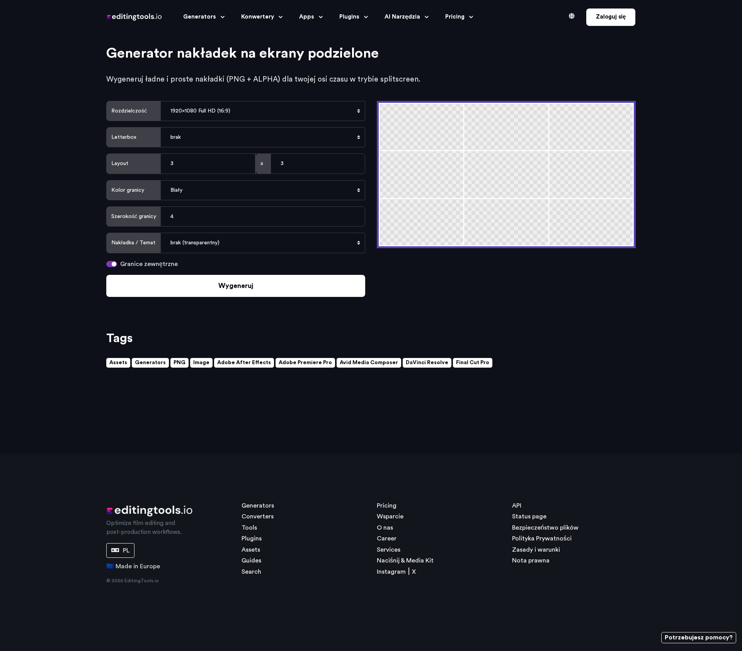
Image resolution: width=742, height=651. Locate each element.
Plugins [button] (349, 17)
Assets (118, 362)
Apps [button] (306, 17)
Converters (258, 516)
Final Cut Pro (472, 362)
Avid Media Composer (369, 362)
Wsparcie (390, 516)
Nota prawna (531, 560)
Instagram (391, 572)
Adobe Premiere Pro (305, 362)
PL (125, 550)
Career (387, 538)
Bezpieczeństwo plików (545, 528)
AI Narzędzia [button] (402, 17)
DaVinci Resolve (427, 362)
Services (388, 550)
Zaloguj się (611, 17)
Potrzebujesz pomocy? (699, 637)
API (516, 506)
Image (201, 362)
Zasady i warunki (536, 550)
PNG (180, 362)
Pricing (387, 506)
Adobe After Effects (244, 362)
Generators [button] (199, 17)
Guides (251, 560)
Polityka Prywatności (542, 538)
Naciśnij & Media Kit (405, 560)
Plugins (252, 538)
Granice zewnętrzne (149, 264)
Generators (150, 362)
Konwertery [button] (257, 17)
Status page (529, 516)
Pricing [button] (455, 17)
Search (251, 572)
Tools (249, 528)
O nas (385, 528)
